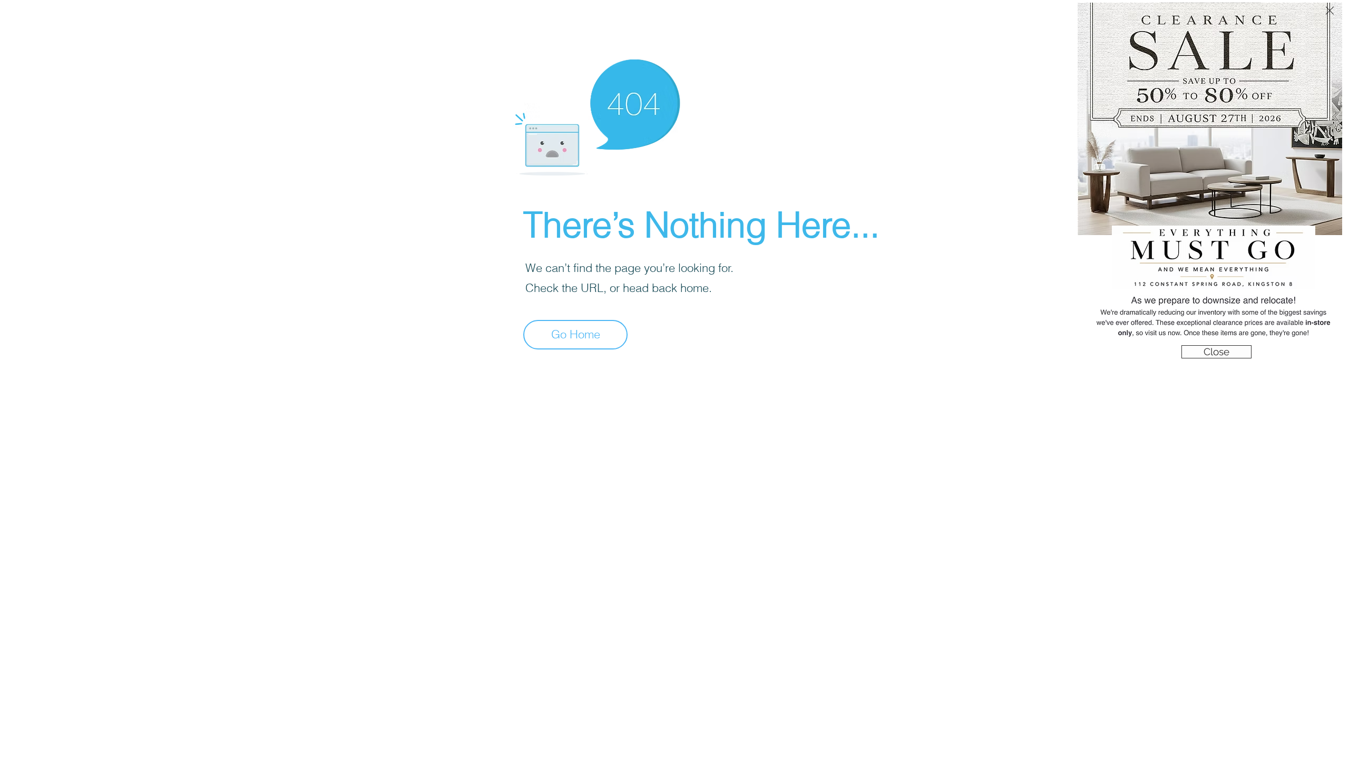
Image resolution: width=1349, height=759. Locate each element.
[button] (1330, 10)
